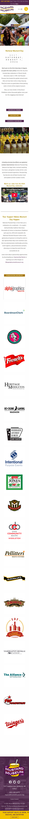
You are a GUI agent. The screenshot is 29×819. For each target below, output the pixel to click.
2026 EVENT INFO (14, 115)
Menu (19, 9)
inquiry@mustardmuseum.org (14, 795)
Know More (14, 817)
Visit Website (14, 290)
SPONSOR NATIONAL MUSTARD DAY (14, 275)
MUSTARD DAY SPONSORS (14, 110)
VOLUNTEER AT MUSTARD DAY (14, 121)
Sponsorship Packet (19, 257)
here (17, 4)
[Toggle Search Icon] (26, 9)
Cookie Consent (14, 799)
